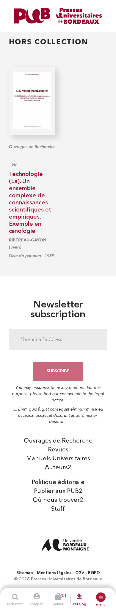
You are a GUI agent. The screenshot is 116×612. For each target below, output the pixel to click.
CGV (79, 573)
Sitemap (24, 573)
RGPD (94, 573)
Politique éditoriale (58, 483)
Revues (58, 450)
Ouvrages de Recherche (32, 146)
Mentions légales (54, 573)
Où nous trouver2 (58, 500)
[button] (101, 597)
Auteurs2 (58, 468)
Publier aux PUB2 (58, 491)
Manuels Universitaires (58, 459)
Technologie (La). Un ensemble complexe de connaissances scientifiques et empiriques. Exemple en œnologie (30, 203)
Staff (58, 509)
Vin (15, 164)
